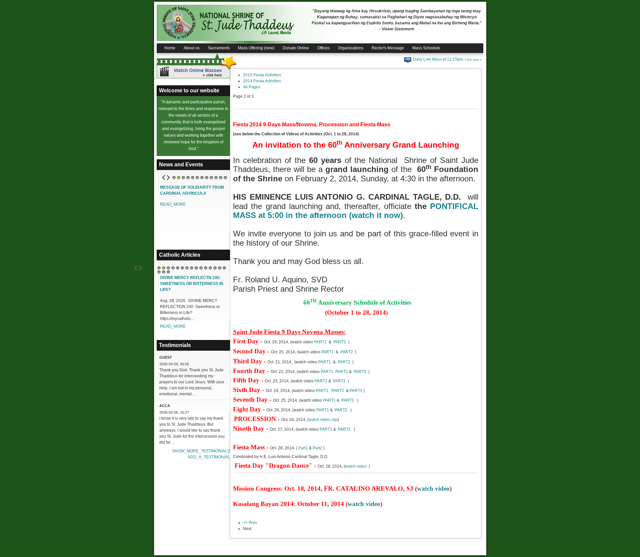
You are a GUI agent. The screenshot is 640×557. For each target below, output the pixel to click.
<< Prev (250, 522)
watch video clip (323, 419)
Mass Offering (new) (256, 48)
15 (224, 268)
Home (169, 48)
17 (164, 272)
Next (168, 177)
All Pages (251, 87)
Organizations (350, 48)
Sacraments (219, 48)
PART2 (340, 342)
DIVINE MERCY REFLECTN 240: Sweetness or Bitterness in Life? (191, 283)
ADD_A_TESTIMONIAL (209, 457)
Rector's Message (388, 48)
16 (159, 272)
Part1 (303, 448)
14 (220, 268)
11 (221, 178)
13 (215, 268)
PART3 (361, 371)
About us (192, 48)
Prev (163, 177)
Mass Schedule (426, 48)
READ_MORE (173, 204)
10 (216, 178)
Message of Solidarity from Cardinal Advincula (192, 190)
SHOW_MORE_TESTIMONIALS (201, 451)
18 (168, 272)
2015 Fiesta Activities (262, 75)
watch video (356, 466)
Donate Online (296, 48)
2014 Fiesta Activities (262, 81)
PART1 (320, 342)
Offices (323, 48)
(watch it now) (376, 215)
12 (225, 178)
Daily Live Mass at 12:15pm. (447, 59)
